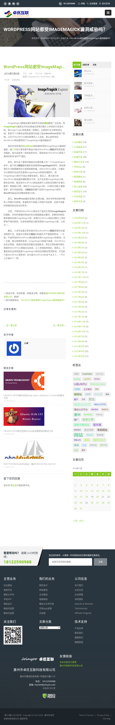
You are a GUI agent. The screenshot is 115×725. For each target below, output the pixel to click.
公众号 (88, 394)
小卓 (30, 73)
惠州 (77, 414)
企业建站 (78, 142)
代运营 (42, 613)
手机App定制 (45, 608)
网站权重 (100, 435)
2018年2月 (79, 267)
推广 (76, 419)
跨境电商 (93, 445)
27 (97, 502)
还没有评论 (16, 80)
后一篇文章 (59, 325)
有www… (88, 71)
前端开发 (78, 152)
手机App (78, 166)
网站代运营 (9, 608)
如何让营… (89, 107)
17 (81, 496)
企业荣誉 (79, 594)
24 (81, 502)
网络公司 (77, 440)
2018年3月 (79, 262)
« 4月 (75, 520)
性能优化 (105, 409)
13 (97, 491)
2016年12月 (79, 321)
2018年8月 (79, 242)
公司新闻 (78, 147)
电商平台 (8, 589)
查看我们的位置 (49, 688)
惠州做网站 (88, 415)
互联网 (77, 389)
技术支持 (106, 3)
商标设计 (8, 603)
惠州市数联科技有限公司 (71, 665)
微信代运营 (9, 613)
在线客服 (93, 3)
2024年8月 (79, 217)
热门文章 (77, 65)
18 (86, 496)
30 (75, 508)
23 (75, 502)
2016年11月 (79, 326)
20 (97, 496)
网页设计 (78, 191)
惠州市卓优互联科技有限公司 (34, 670)
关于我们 (79, 585)
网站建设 (90, 435)
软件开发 (78, 201)
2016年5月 (79, 346)
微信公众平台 (81, 409)
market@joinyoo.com (44, 684)
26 (92, 502)
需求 (83, 450)
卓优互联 (98, 394)
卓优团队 (79, 599)
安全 (107, 394)
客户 (76, 399)
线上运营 (78, 186)
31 (81, 508)
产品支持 (79, 628)
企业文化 (79, 589)
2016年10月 (79, 331)
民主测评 (88, 429)
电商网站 (78, 181)
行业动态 (78, 196)
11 (86, 491)
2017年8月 (79, 287)
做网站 (78, 394)
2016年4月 (79, 351)
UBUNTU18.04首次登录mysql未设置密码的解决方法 (28, 431)
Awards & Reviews (84, 603)
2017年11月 (79, 277)
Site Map (107, 718)
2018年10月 (79, 232)
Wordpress (45, 77)
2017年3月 (79, 306)
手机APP (8, 599)
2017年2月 (79, 311)
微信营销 (94, 409)
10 (81, 491)
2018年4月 (79, 257)
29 (108, 502)
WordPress (28, 146)
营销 (76, 445)
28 (103, 502)
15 (108, 491)
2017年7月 (79, 292)
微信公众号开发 (100, 404)
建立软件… (89, 120)
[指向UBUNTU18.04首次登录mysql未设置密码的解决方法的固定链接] (35, 416)
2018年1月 (79, 272)
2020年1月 (79, 227)
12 (92, 491)
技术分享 (55, 38)
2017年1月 (79, 316)
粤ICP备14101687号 (13, 715)
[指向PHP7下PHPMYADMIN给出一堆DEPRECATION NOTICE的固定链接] (35, 449)
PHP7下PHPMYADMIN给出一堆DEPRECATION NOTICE (30, 464)
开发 (83, 399)
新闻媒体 (45, 38)
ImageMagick (34, 77)
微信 (91, 399)
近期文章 (86, 65)
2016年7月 (79, 336)
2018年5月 (79, 252)
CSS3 (76, 374)
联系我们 (79, 632)
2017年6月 (79, 296)
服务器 (97, 425)
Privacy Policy (103, 715)
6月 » (81, 520)
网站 (53, 77)
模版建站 (77, 430)
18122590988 (68, 3)
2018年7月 (79, 247)
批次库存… (89, 83)
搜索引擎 (88, 420)
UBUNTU (80, 384)
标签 (94, 65)
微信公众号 (79, 161)
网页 (87, 440)
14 (103, 491)
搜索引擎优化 (81, 425)
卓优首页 (35, 38)
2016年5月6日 (11, 73)
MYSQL (97, 379)
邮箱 (83, 3)
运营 (76, 450)
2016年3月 (79, 356)
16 (75, 496)
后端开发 (64, 38)
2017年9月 (79, 282)
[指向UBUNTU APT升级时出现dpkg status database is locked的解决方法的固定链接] (35, 381)
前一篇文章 (10, 325)
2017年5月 (79, 301)
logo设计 (87, 379)
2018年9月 (79, 237)
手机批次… (89, 95)
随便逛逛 (79, 642)
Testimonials (81, 608)
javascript (99, 374)
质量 (84, 445)
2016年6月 (79, 341)
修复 (97, 389)
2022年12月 (79, 222)
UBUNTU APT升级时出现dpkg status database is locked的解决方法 (34, 396)
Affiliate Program (83, 613)
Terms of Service (86, 715)
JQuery (77, 379)
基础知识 (79, 637)
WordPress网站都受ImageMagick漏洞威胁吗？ (35, 66)
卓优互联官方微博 (68, 662)
